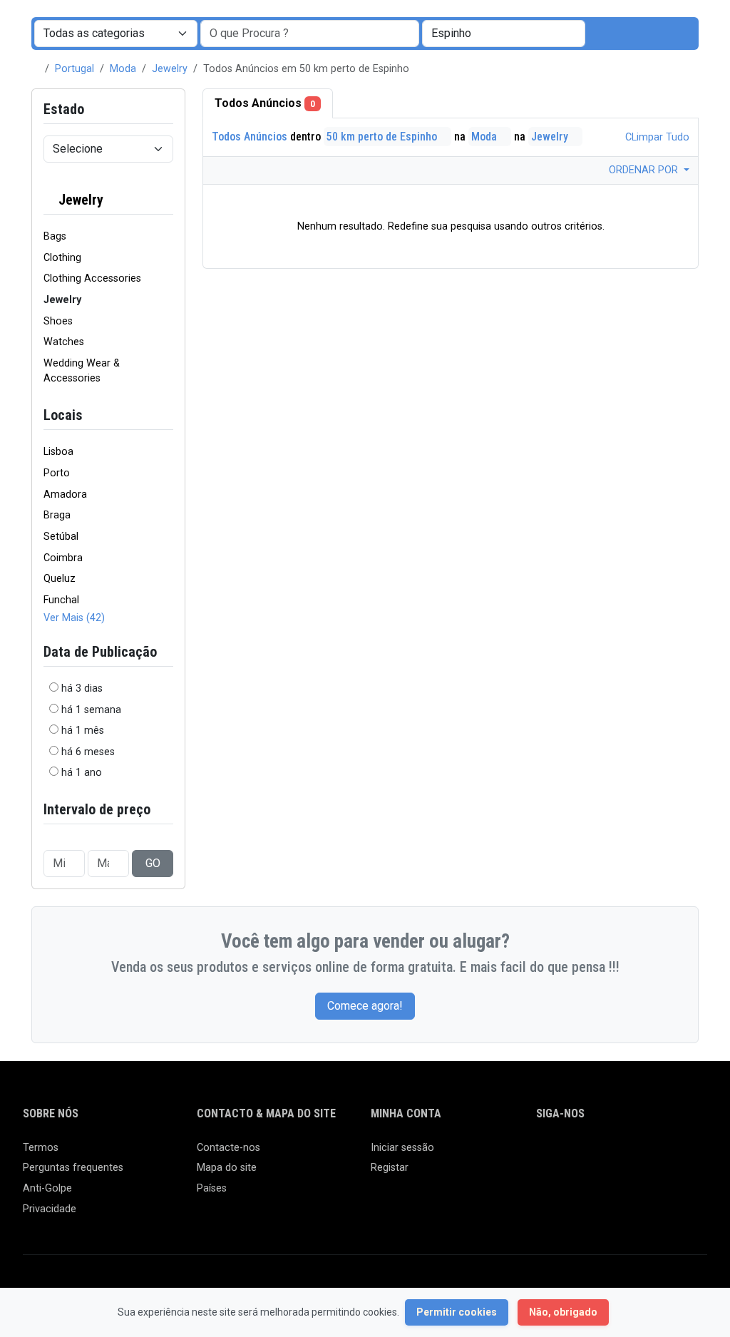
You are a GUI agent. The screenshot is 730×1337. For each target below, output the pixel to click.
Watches (63, 342)
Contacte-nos (228, 1148)
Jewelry (169, 69)
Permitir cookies (456, 1312)
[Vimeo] (690, 1154)
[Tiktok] (648, 1154)
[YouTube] (669, 1154)
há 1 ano (81, 773)
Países (212, 1188)
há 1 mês (82, 730)
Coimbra (63, 558)
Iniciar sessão (402, 1148)
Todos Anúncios (265, 103)
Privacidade (49, 1209)
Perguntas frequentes (73, 1168)
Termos (40, 1148)
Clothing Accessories (92, 278)
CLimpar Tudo (655, 137)
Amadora (65, 494)
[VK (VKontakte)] (545, 1178)
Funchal (61, 600)
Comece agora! (365, 1006)
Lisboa (58, 452)
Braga (57, 515)
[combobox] (503, 33)
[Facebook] (545, 1154)
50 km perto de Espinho (383, 136)
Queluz (59, 579)
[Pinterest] (628, 1154)
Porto (56, 473)
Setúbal (60, 537)
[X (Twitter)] (566, 1154)
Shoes (58, 321)
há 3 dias (82, 688)
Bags (54, 236)
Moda (123, 69)
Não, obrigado (563, 1312)
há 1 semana (91, 710)
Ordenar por (645, 170)
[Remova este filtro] (167, 200)
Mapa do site (227, 1168)
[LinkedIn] (607, 1154)
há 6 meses (88, 752)
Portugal (74, 69)
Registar (389, 1168)
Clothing (62, 258)
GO (152, 863)
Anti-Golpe (47, 1188)
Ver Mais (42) (74, 618)
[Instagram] (586, 1154)
